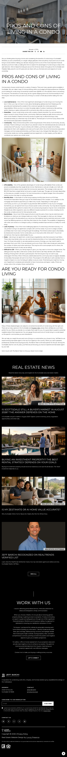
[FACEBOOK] (8, 721)
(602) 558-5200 (31, 690)
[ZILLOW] (24, 721)
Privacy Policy (47, 710)
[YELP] (19, 721)
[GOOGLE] (3, 721)
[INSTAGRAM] (14, 721)
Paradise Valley (36, 328)
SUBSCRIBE (48, 703)
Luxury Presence (32, 737)
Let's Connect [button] (33, 658)
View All (33, 574)
